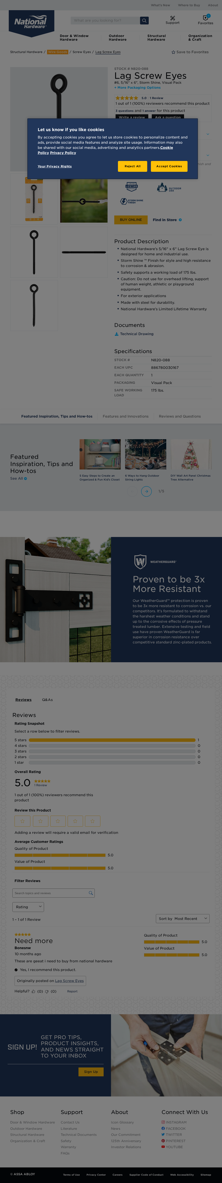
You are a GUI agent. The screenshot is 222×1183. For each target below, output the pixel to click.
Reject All (133, 166)
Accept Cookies (169, 166)
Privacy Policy (63, 153)
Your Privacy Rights (55, 166)
